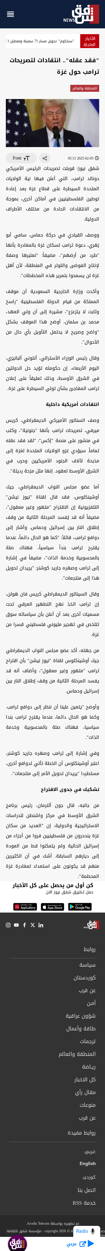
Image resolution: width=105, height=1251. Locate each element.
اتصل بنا (87, 1190)
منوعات (88, 1105)
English (88, 1164)
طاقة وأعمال (81, 1029)
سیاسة (87, 965)
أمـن (91, 1003)
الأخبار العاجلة (89, 42)
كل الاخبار (85, 1080)
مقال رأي (85, 1092)
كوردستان (85, 978)
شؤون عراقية (81, 1016)
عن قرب (87, 990)
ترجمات (88, 1041)
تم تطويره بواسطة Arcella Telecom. (52, 1223)
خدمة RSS (84, 1203)
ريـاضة (89, 1067)
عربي (90, 1152)
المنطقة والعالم (85, 88)
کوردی (89, 1177)
